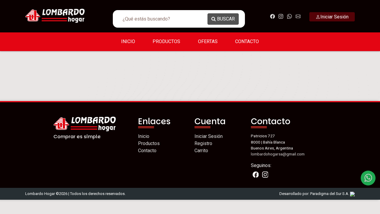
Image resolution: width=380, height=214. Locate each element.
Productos (166, 41)
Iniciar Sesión (208, 136)
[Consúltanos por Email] (298, 16)
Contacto (247, 41)
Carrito (201, 150)
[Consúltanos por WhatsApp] (289, 16)
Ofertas (208, 41)
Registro (203, 143)
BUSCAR (225, 19)
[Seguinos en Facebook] (272, 16)
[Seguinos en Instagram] (281, 16)
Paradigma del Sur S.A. (330, 193)
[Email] (368, 178)
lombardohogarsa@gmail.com (278, 154)
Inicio (128, 41)
